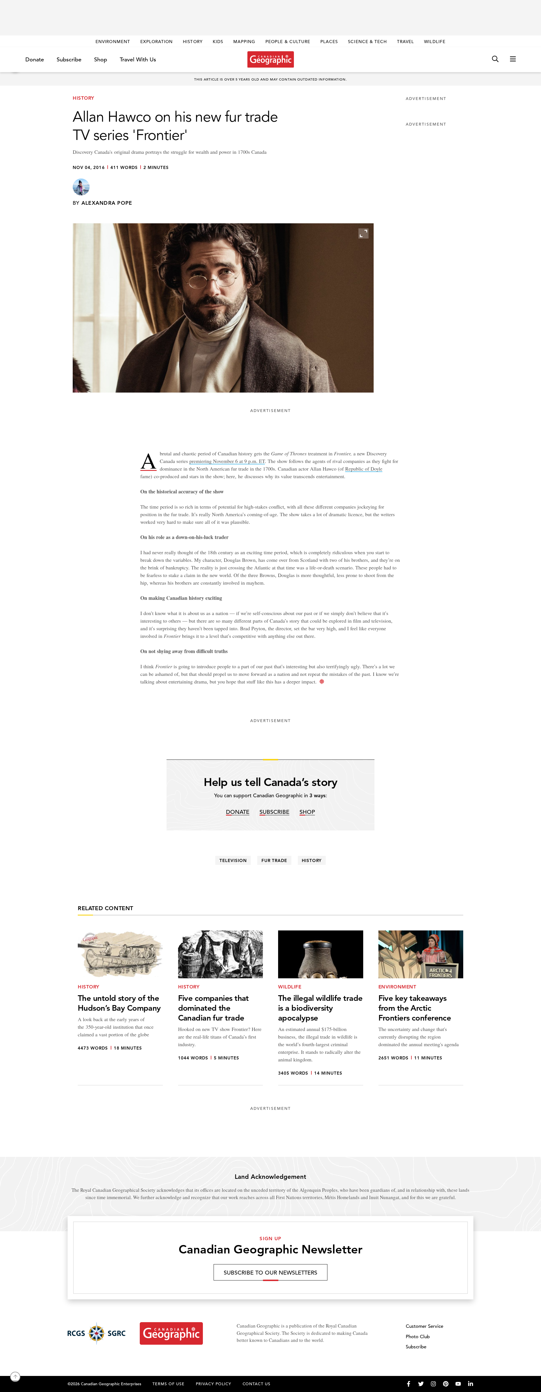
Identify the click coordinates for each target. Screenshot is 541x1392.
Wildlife (434, 41)
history (312, 860)
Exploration (156, 41)
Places (329, 41)
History (192, 41)
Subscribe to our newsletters (270, 1272)
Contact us (257, 1383)
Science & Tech (367, 41)
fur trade (274, 860)
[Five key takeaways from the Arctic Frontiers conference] (421, 1007)
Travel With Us (138, 60)
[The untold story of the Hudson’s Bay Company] (120, 1007)
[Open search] (495, 59)
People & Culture (287, 41)
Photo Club (418, 1337)
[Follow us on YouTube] (458, 1384)
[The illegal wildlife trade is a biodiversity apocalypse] (320, 1007)
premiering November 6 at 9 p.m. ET (227, 461)
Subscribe (69, 59)
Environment (113, 41)
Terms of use (168, 1383)
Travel (405, 41)
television (233, 860)
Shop (100, 59)
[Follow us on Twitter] (421, 1384)
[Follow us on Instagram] (433, 1384)
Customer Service (424, 1326)
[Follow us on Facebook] (408, 1384)
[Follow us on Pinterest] (446, 1384)
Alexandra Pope (106, 203)
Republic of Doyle (363, 468)
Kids (218, 41)
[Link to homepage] (270, 59)
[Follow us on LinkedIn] (470, 1384)
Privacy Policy (213, 1383)
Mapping (244, 41)
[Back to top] (15, 1377)
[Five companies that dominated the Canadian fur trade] (220, 1007)
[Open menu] (513, 59)
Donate (34, 59)
